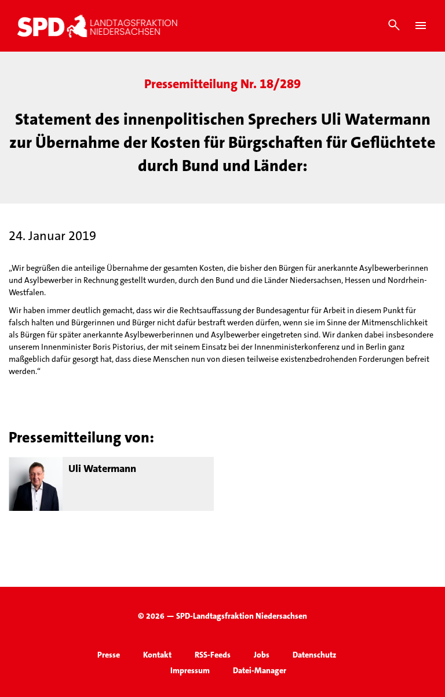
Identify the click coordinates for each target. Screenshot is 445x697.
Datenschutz (314, 654)
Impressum (190, 670)
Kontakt (157, 654)
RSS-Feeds (213, 654)
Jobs (261, 654)
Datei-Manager (259, 670)
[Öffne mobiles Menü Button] (421, 25)
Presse (108, 654)
